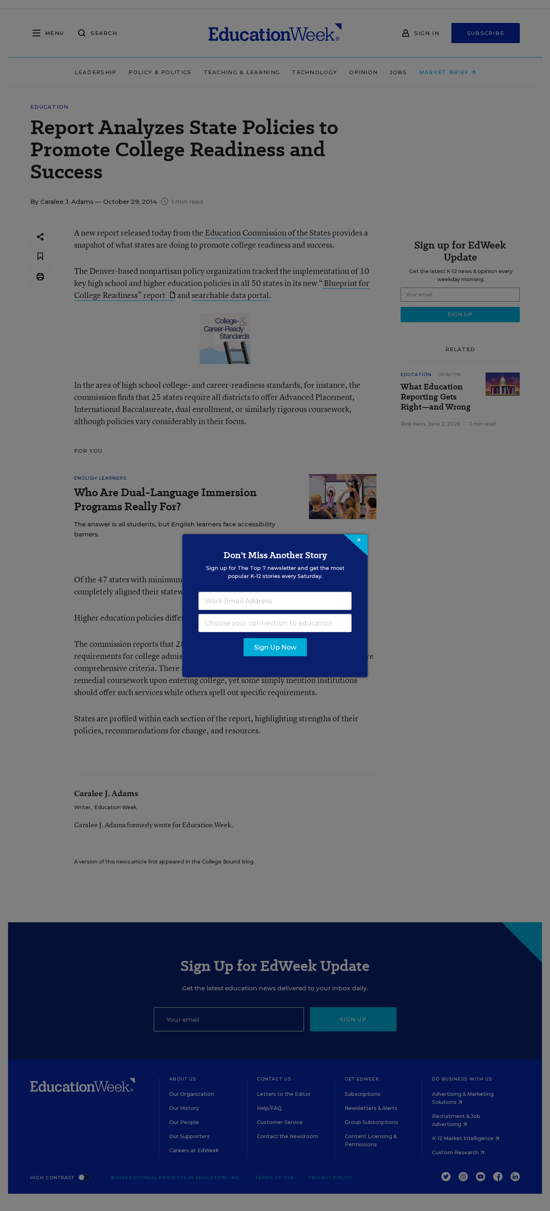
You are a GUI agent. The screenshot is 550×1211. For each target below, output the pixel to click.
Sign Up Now (275, 647)
